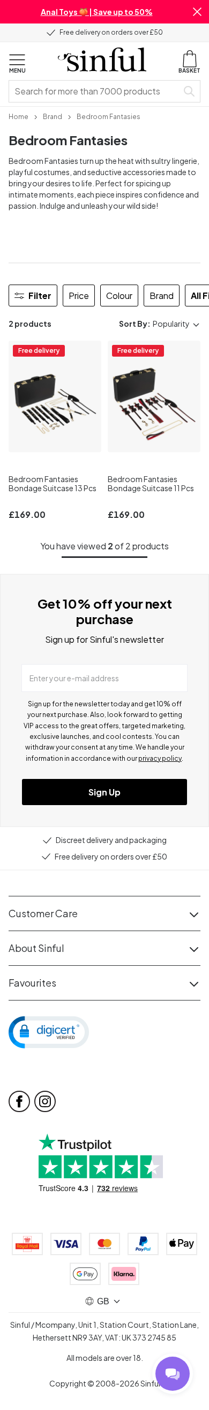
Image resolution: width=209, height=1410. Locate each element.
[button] (197, 11)
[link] (18, 116)
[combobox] (95, 91)
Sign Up (104, 792)
